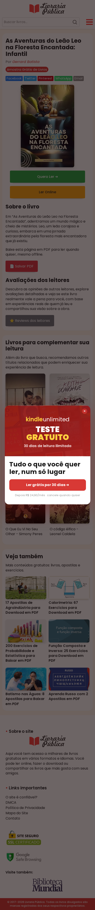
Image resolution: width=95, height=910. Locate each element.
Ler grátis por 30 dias (47, 484)
